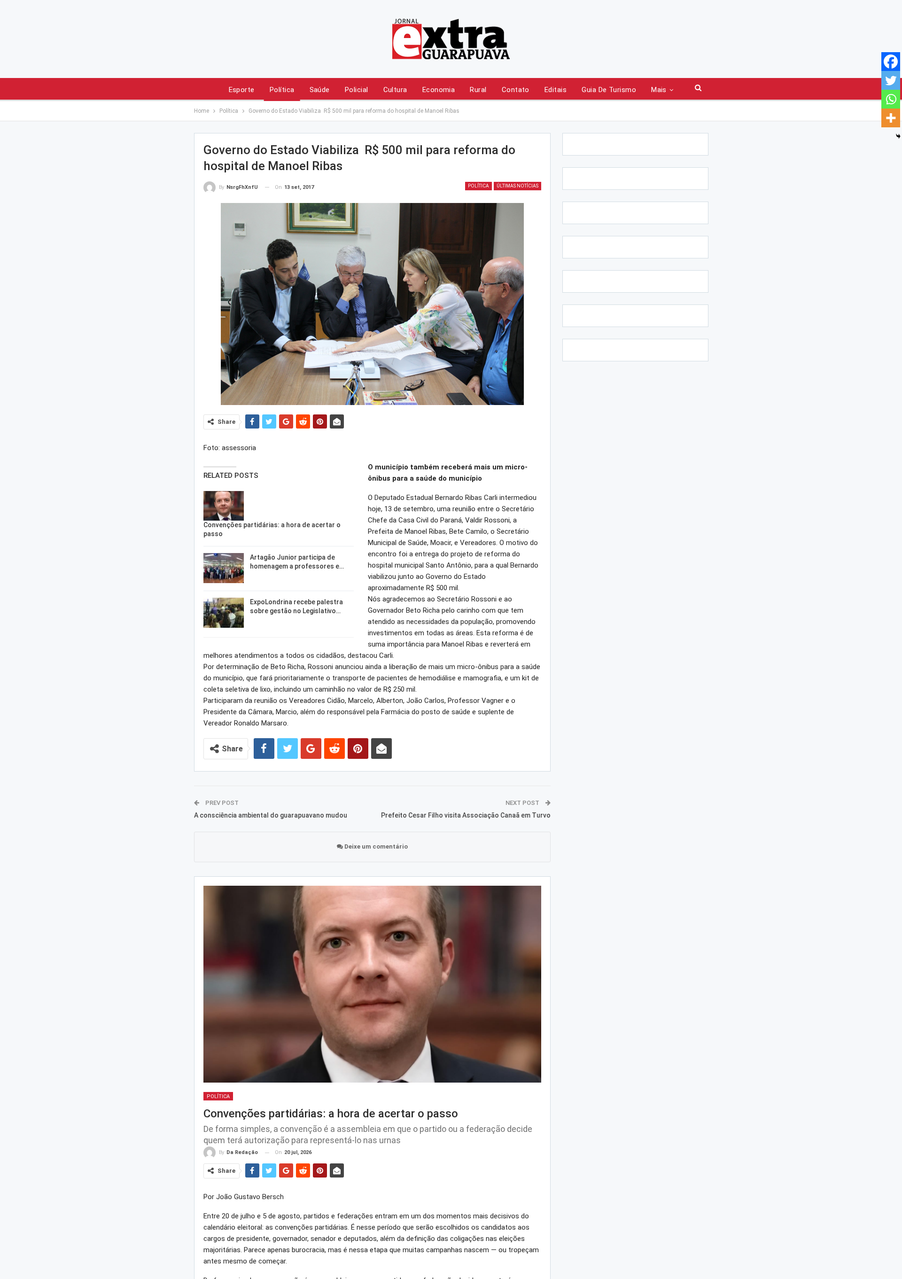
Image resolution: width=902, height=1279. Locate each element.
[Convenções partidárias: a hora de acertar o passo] (223, 506)
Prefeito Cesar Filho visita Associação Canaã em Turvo (466, 815)
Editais (555, 90)
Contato (515, 90)
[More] (890, 118)
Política (282, 90)
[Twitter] (890, 80)
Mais (659, 90)
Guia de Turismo (609, 90)
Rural (478, 90)
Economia (438, 90)
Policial (356, 90)
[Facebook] (890, 61)
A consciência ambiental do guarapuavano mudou (270, 815)
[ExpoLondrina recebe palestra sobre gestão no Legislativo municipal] (223, 613)
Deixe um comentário (375, 846)
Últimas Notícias (517, 185)
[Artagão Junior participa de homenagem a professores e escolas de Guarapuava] (223, 568)
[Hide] (898, 136)
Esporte (242, 90)
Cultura (395, 90)
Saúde (320, 90)
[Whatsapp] (890, 99)
